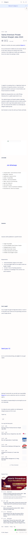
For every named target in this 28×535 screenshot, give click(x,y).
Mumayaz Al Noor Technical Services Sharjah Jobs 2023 (11, 428)
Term (2, 526)
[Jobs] (3, 419)
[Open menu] (2, 2)
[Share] (26, 40)
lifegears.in (23, 45)
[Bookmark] (26, 2)
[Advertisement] (14, 69)
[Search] (21, 2)
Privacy (11, 526)
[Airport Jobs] (9, 492)
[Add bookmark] (24, 40)
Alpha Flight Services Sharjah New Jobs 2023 (11, 433)
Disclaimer (7, 526)
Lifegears (6, 2)
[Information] (9, 506)
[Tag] (6, 426)
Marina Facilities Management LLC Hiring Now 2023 (10, 459)
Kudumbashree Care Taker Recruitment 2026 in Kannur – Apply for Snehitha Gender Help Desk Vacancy (13, 515)
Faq (14, 526)
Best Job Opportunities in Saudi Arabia (9, 440)
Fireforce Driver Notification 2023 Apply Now (10, 446)
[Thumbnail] (24, 427)
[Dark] (23, 2)
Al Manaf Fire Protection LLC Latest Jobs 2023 (10, 453)
